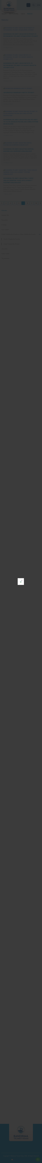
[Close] (22, 580)
